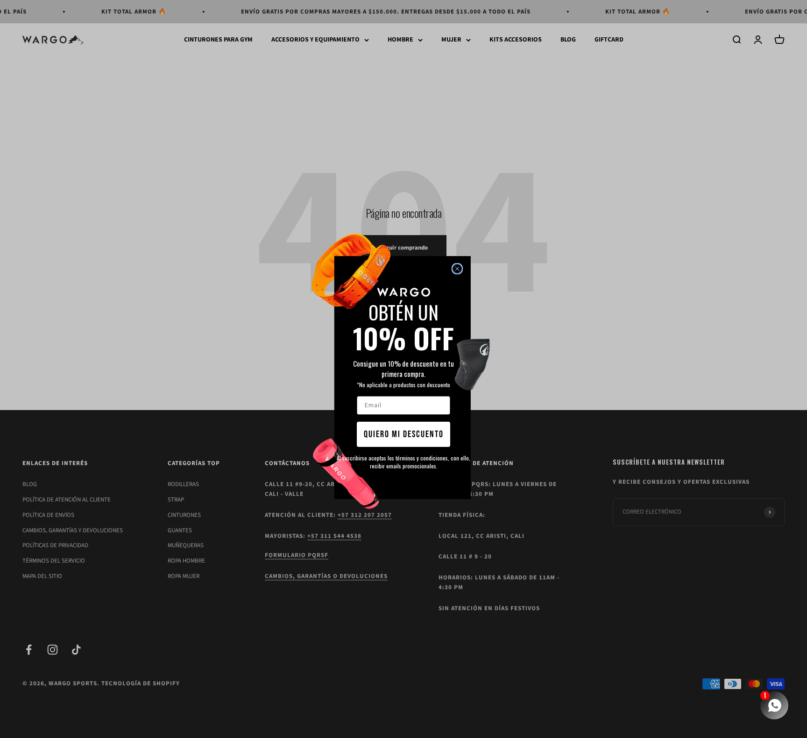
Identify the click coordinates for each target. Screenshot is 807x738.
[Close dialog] (457, 268)
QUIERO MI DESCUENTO (404, 434)
